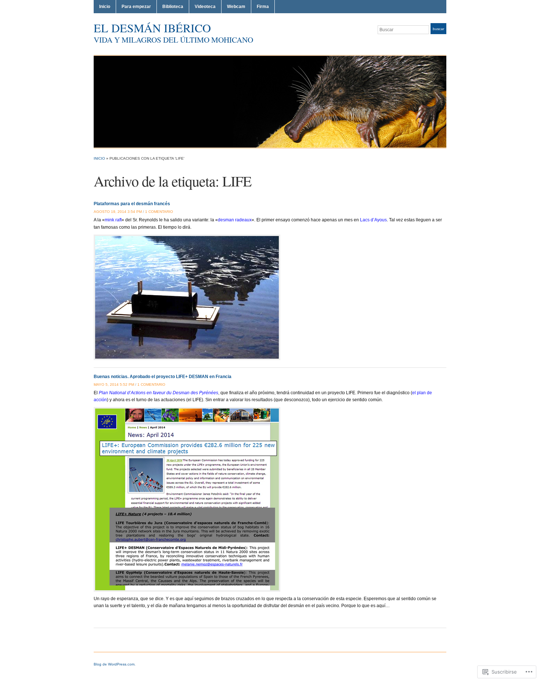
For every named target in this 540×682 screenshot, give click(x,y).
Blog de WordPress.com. (115, 664)
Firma (263, 6)
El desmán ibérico (152, 28)
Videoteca (205, 6)
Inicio (104, 6)
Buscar (438, 29)
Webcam (236, 6)
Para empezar (136, 6)
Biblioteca (172, 6)
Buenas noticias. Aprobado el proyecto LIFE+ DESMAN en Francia (162, 376)
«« (113, 219)
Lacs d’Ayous (373, 219)
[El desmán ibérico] (270, 101)
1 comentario (159, 212)
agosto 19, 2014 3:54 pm (118, 212)
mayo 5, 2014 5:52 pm (114, 384)
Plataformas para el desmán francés (132, 203)
